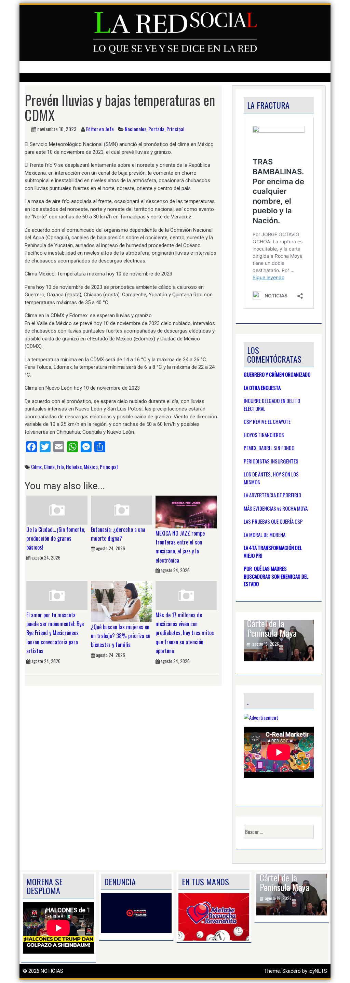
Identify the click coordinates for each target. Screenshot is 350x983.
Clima (49, 466)
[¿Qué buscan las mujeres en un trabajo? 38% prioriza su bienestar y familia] (121, 601)
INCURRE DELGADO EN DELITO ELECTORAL (272, 404)
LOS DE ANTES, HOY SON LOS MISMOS (271, 478)
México (91, 466)
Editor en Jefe (100, 129)
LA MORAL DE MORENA (264, 534)
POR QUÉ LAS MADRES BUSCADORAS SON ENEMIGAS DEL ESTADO (276, 576)
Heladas (74, 466)
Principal (175, 129)
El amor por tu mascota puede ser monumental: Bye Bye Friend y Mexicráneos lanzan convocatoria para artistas (55, 633)
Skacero (291, 971)
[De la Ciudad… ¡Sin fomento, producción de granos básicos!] (57, 510)
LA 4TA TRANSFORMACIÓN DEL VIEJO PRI (273, 551)
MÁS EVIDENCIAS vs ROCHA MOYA (276, 508)
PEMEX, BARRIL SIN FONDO (269, 448)
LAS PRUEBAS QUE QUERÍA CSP (273, 521)
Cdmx (36, 466)
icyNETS (318, 971)
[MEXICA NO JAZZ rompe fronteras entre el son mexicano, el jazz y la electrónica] (186, 512)
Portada (156, 129)
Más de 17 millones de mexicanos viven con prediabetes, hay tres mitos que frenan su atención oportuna (185, 633)
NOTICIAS (52, 971)
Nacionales (135, 129)
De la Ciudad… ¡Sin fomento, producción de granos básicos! (55, 538)
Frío (60, 466)
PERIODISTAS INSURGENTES (271, 461)
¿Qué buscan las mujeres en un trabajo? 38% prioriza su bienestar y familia (120, 636)
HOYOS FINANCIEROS (264, 435)
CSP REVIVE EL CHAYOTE (267, 421)
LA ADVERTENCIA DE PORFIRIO (272, 495)
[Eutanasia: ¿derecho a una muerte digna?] (121, 510)
